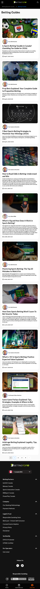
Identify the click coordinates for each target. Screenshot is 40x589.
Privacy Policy (7, 527)
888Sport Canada (8, 493)
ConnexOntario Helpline (11, 524)
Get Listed (6, 552)
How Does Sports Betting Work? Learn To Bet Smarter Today (19, 312)
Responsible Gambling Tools (12, 517)
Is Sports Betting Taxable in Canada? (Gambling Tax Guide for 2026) (17, 47)
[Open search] (38, 2)
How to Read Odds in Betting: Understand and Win (19, 175)
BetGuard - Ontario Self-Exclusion (14, 521)
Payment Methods (9, 508)
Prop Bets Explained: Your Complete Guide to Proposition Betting (19, 89)
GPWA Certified (8, 543)
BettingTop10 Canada (8, 6)
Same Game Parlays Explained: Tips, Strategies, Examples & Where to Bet (17, 401)
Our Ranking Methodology (11, 505)
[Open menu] (2, 2)
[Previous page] (10, 457)
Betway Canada (8, 486)
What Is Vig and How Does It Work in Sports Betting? (17, 222)
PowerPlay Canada (9, 496)
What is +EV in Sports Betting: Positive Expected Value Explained (18, 358)
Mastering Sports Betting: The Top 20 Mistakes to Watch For (17, 270)
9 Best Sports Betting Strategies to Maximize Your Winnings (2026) (16, 132)
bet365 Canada (8, 483)
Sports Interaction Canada (11, 489)
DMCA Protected (8, 539)
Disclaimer (6, 531)
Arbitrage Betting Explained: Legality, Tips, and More (19, 443)
